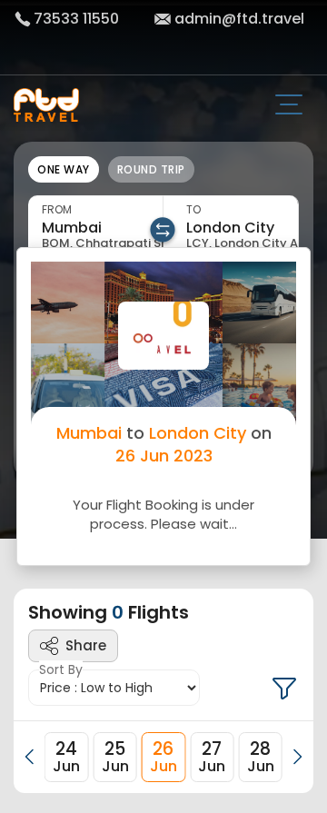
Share (85, 645)
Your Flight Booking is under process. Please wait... (163, 514)
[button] (30, 756)
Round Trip (151, 169)
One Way (63, 169)
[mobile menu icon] (296, 106)
